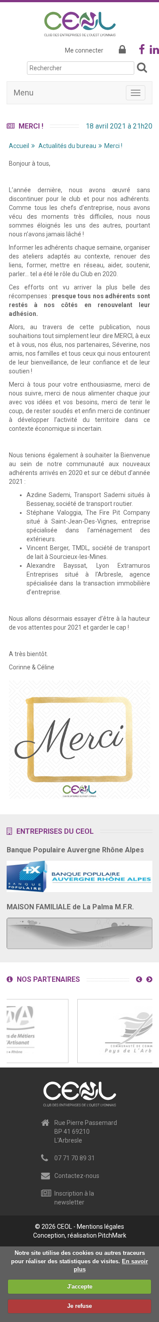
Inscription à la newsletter (74, 1198)
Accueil (19, 145)
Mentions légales (100, 1226)
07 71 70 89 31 (74, 1158)
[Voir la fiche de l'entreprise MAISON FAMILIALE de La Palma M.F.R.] (79, 930)
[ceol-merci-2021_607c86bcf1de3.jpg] (79, 738)
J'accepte (79, 1286)
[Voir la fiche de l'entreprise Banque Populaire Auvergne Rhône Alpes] (79, 873)
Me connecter (84, 50)
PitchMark (112, 1235)
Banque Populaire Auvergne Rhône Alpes (75, 850)
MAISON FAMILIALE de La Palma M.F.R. (70, 907)
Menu (24, 92)
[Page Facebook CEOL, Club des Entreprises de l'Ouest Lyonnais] (142, 51)
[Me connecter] (122, 50)
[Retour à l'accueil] (79, 22)
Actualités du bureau (67, 145)
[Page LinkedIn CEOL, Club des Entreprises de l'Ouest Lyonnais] (154, 51)
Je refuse (79, 1306)
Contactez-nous (76, 1175)
